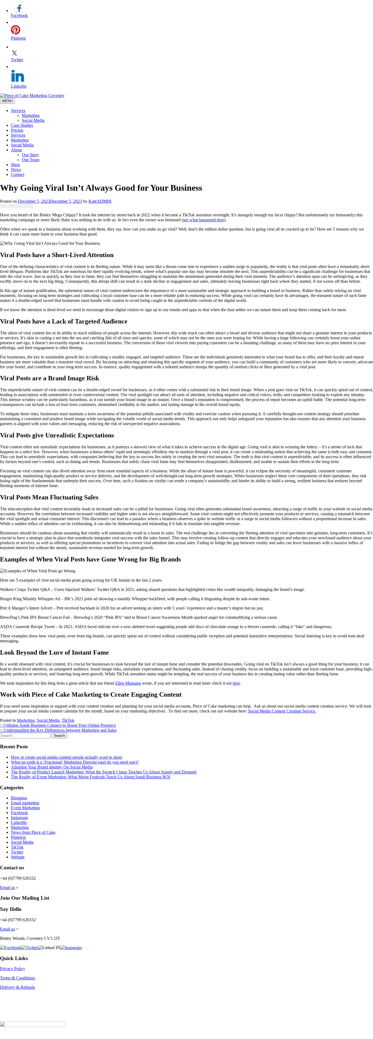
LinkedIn (19, 822)
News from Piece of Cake (33, 832)
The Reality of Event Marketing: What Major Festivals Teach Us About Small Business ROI (90, 777)
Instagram (19, 817)
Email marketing (25, 802)
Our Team (30, 159)
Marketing (31, 115)
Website (18, 857)
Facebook (19, 812)
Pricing (17, 130)
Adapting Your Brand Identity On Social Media (52, 767)
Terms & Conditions (17, 978)
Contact (17, 174)
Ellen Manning (128, 683)
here (236, 683)
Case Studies (22, 125)
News (16, 169)
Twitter (17, 852)
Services (18, 110)
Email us (7, 887)
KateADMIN (100, 201)
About (16, 150)
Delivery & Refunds (17, 987)
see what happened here (203, 219)
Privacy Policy (12, 968)
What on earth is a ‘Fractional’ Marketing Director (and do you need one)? (75, 762)
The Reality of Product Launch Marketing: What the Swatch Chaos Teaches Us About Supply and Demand (103, 772)
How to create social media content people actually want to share (66, 757)
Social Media (33, 120)
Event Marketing (25, 807)
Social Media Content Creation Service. (282, 711)
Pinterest (18, 837)
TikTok (68, 720)
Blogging (19, 798)
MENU (7, 101)
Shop (15, 164)
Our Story (30, 154)
